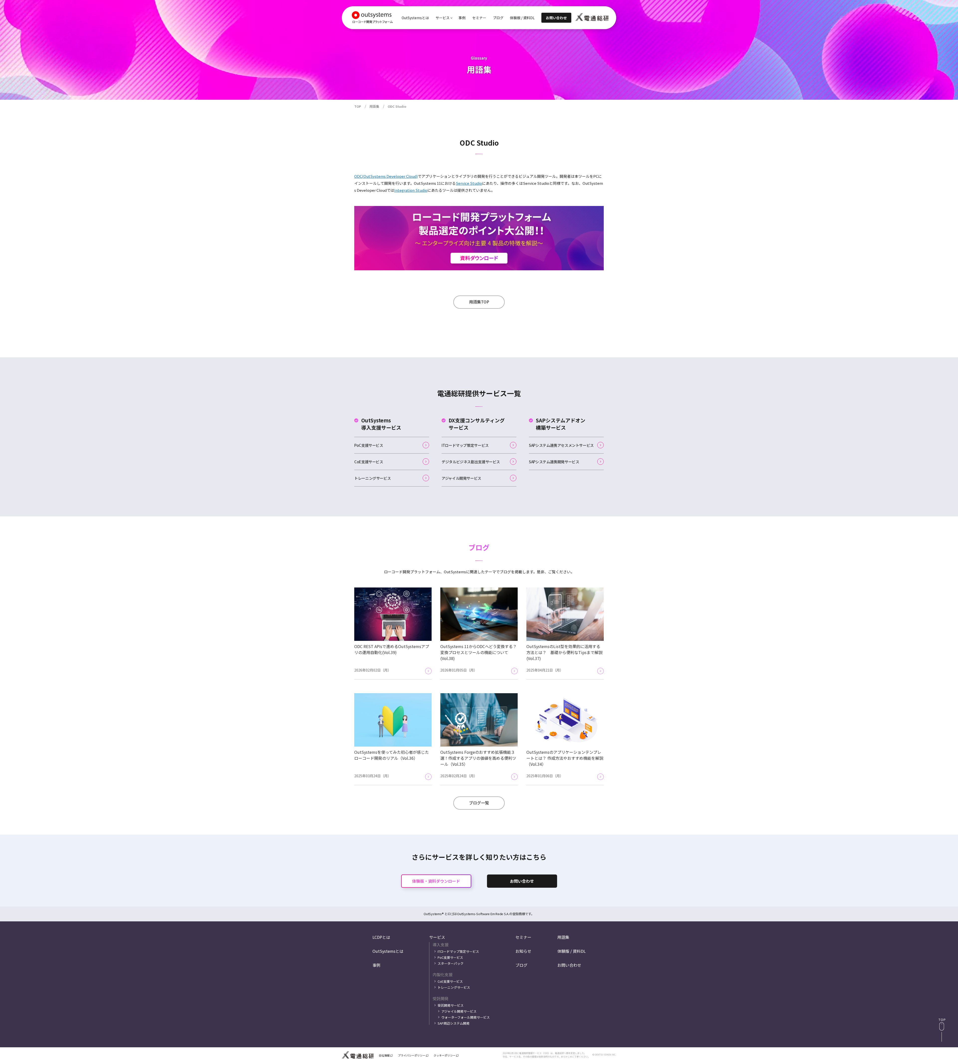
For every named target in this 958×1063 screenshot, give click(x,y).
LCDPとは (381, 937)
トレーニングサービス (372, 478)
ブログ (498, 17)
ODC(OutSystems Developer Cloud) (386, 176)
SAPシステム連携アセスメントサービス (561, 445)
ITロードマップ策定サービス (465, 445)
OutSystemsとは (415, 17)
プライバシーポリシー (411, 1055)
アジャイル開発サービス (461, 478)
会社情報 (384, 1055)
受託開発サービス (451, 1005)
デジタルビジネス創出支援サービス (471, 461)
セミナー (479, 17)
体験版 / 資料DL (522, 17)
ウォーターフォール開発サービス (465, 1017)
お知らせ (523, 951)
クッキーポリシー (445, 1055)
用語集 (563, 937)
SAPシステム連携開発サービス (554, 461)
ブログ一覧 (479, 803)
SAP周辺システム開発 (454, 1023)
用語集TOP (479, 302)
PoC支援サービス (368, 445)
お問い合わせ (522, 881)
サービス (437, 937)
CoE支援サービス (368, 461)
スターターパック (451, 963)
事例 (462, 17)
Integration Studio (410, 190)
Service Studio (469, 183)
